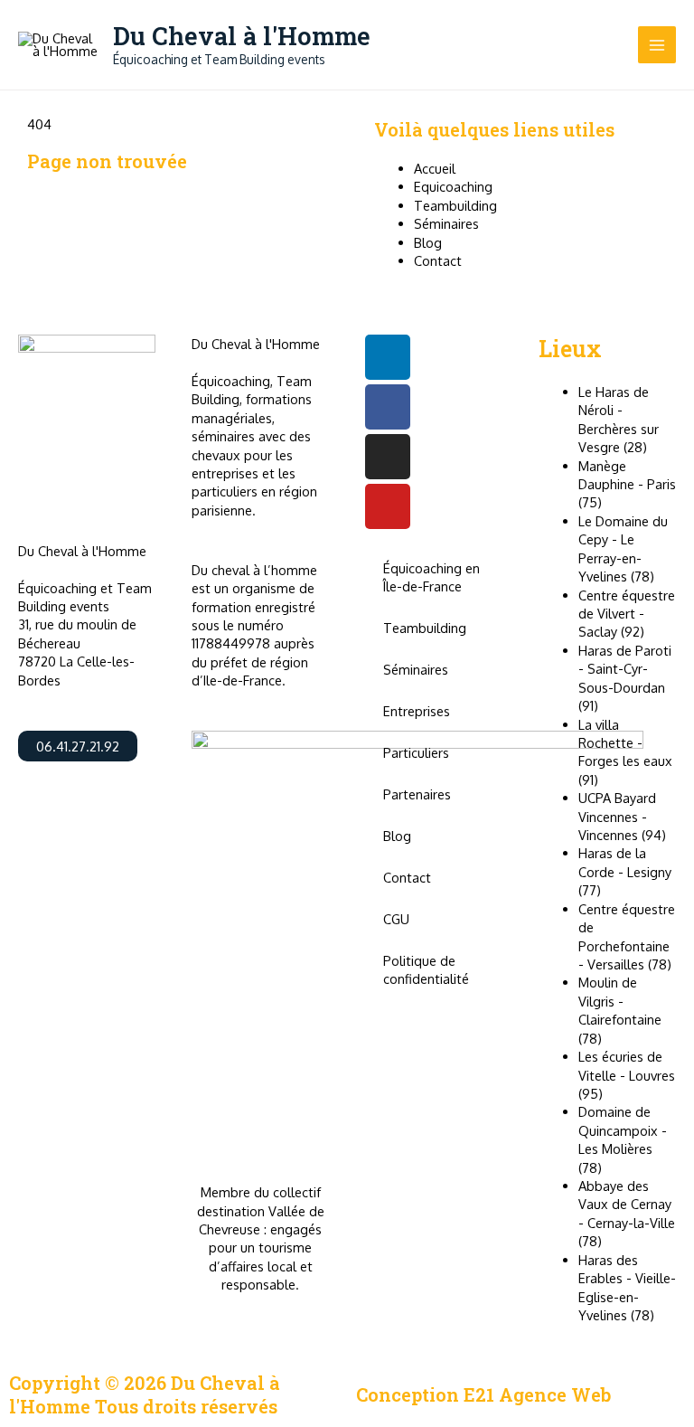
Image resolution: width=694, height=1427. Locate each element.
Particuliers (416, 752)
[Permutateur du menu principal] (657, 45)
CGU (396, 919)
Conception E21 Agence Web (483, 1394)
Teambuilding (424, 627)
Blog (397, 835)
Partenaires (417, 794)
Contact (407, 877)
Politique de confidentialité (426, 969)
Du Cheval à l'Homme (241, 35)
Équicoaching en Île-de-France (431, 577)
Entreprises (416, 711)
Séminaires (415, 669)
